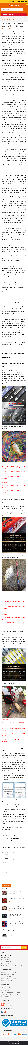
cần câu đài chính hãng (10, 852)
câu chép (17, 852)
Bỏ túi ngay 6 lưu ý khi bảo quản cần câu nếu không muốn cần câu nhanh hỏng (16, 908)
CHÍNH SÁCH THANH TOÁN (7, 980)
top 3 (14, 854)
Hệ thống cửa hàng (23, 1)
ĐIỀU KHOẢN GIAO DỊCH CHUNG (7, 974)
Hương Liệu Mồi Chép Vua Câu (15, 891)
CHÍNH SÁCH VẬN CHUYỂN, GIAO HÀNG (9, 972)
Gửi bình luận (6, 885)
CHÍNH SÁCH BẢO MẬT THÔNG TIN (8, 978)
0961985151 (7, 996)
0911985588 (8, 1003)
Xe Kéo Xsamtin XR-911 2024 (13, 933)
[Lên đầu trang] (23, 1036)
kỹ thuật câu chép (8, 854)
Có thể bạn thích (8, 930)
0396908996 (7, 990)
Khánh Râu (17, 1043)
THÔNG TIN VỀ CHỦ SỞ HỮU (7, 976)
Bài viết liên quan (7, 889)
